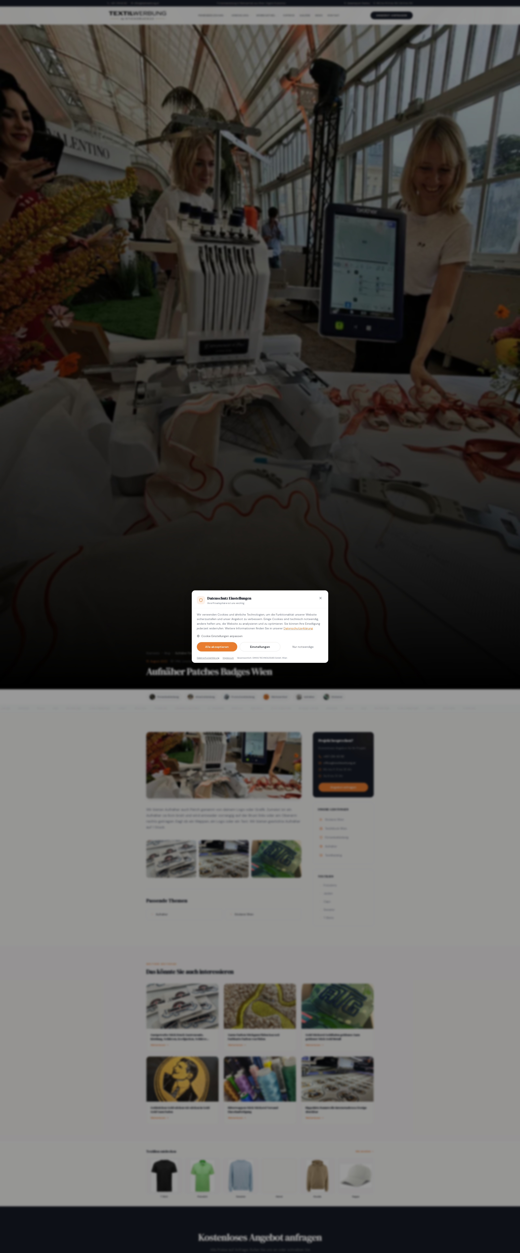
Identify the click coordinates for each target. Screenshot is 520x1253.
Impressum (228, 658)
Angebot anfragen (391, 15)
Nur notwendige (303, 647)
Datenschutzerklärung (298, 628)
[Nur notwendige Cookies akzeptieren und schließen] (320, 598)
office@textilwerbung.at (146, 3)
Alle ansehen (363, 1151)
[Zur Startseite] (137, 15)
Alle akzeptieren (217, 647)
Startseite (153, 653)
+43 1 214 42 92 (118, 3)
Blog (167, 653)
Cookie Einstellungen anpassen (222, 636)
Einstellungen (260, 647)
